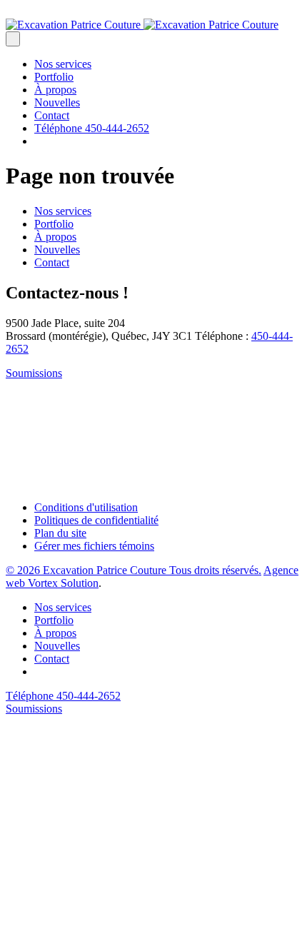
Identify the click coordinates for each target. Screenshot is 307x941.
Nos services (62, 64)
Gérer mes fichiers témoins (94, 546)
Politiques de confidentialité (96, 520)
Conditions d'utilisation (86, 507)
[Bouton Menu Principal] (13, 38)
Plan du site (60, 533)
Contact (51, 115)
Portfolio (54, 77)
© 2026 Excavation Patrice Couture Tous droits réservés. (133, 570)
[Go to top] (113, 928)
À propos (55, 90)
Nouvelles (57, 102)
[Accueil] (142, 25)
